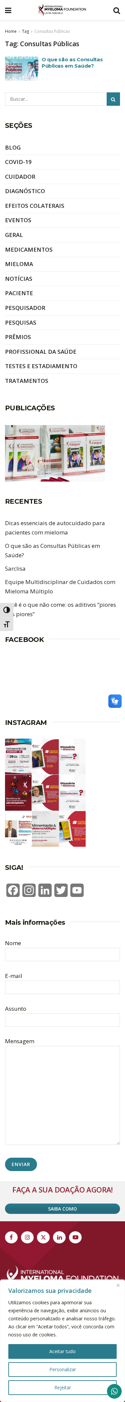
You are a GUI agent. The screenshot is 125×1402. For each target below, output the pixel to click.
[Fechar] (118, 1285)
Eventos (18, 220)
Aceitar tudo (62, 1351)
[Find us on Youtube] (75, 1237)
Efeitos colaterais (34, 206)
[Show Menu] (8, 10)
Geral (14, 235)
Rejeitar (62, 1387)
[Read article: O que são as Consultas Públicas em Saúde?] (21, 69)
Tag (25, 31)
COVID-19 (18, 162)
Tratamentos (26, 381)
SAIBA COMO (62, 1209)
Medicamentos (29, 249)
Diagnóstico (25, 191)
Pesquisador (25, 308)
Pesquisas (20, 322)
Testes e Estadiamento (41, 366)
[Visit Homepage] (62, 10)
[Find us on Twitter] (43, 1237)
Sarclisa (15, 568)
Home (11, 31)
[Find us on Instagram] (27, 1237)
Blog (13, 147)
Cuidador (20, 176)
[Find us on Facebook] (11, 1237)
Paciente (19, 293)
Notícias (18, 278)
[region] (62, 1341)
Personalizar (62, 1369)
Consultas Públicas (52, 31)
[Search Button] (116, 10)
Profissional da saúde (40, 351)
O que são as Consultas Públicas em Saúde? (72, 62)
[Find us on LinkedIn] (59, 1237)
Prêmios (18, 337)
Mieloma (19, 264)
